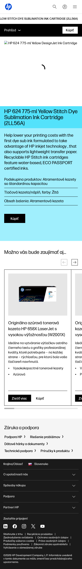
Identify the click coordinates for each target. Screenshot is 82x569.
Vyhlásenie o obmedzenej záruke (22, 547)
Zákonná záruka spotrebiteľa (50, 544)
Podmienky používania (16, 544)
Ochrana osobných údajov (52, 537)
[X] (33, 526)
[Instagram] (24, 526)
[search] (55, 7)
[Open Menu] (75, 7)
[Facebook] (15, 526)
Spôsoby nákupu (14, 485)
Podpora (9, 496)
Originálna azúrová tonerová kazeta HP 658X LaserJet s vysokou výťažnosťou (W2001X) (36, 328)
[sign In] (65, 7)
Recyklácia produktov (40, 534)
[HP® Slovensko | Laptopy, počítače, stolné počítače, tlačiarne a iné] (8, 7)
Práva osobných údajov (52, 540)
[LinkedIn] (5, 526)
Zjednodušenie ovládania (18, 537)
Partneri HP (11, 507)
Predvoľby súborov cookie (18, 540)
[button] (74, 262)
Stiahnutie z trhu (13, 534)
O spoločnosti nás (15, 474)
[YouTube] (42, 526)
